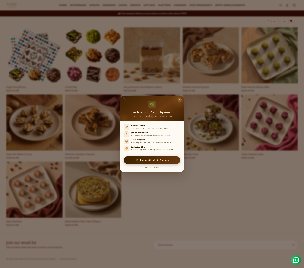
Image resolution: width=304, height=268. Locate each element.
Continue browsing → (152, 167)
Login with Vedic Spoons (152, 160)
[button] (281, 21)
